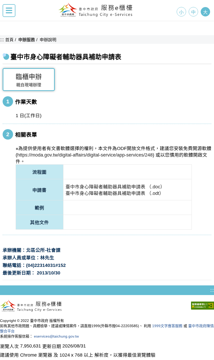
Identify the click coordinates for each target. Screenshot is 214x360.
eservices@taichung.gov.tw (56, 336)
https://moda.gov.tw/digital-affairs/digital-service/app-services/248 (85, 155)
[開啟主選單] (9, 10)
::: (2, 39)
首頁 (9, 40)
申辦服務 (26, 40)
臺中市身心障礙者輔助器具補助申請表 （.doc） (115, 186)
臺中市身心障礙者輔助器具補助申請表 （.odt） (115, 193)
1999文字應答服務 (167, 326)
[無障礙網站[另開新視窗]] (202, 306)
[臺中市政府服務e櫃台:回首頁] (95, 15)
